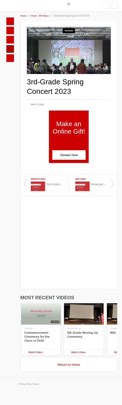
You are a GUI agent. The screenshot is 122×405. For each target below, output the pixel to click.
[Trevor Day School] (69, 6)
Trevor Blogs (10, 58)
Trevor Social (10, 40)
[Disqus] (69, 242)
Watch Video (35, 352)
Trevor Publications (10, 30)
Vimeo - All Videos (40, 15)
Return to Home (69, 364)
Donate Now (69, 155)
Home (10, 21)
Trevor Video (10, 49)
